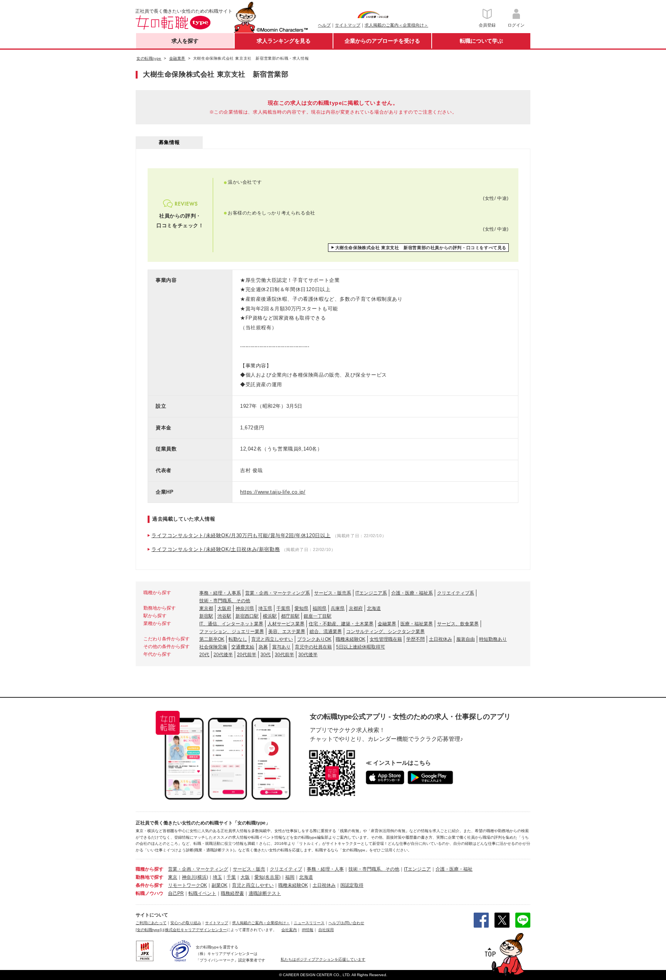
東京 (172, 877)
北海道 (374, 608)
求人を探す (185, 41)
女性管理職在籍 (386, 639)
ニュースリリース (309, 923)
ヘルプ (324, 25)
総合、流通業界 (325, 631)
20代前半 (246, 654)
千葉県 (283, 608)
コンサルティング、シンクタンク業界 (385, 631)
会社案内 (289, 930)
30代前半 (284, 654)
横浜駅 (270, 616)
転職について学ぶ (481, 41)
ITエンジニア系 (371, 593)
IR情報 (307, 930)
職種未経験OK (350, 639)
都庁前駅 (290, 616)
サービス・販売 (249, 869)
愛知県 (301, 608)
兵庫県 (338, 608)
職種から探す (149, 869)
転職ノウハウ (149, 893)
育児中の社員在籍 (313, 647)
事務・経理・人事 (325, 869)
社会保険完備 (213, 647)
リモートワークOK (187, 885)
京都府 (356, 608)
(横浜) (202, 877)
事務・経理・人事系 (220, 593)
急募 (263, 647)
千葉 (231, 877)
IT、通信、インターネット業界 (231, 624)
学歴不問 (415, 639)
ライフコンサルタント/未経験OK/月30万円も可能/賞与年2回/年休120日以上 (241, 535)
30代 (266, 654)
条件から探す (149, 885)
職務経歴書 (232, 893)
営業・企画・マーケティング (198, 869)
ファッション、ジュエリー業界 (231, 631)
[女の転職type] (148, 930)
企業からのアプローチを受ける (382, 41)
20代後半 (223, 654)
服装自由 (465, 639)
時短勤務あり (493, 639)
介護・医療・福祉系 (412, 593)
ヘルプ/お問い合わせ (346, 923)
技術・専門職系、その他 (224, 600)
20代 (204, 654)
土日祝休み (440, 639)
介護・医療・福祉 (454, 869)
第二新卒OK (211, 639)
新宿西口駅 (247, 616)
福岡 (289, 877)
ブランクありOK (314, 639)
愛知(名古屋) (267, 877)
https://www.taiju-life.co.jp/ (272, 492)
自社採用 (326, 930)
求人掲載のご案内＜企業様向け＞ (396, 25)
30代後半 (308, 654)
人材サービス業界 (285, 624)
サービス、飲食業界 (458, 624)
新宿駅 (206, 616)
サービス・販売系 (332, 593)
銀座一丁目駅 (317, 616)
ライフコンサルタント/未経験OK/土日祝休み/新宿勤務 (215, 549)
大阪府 (224, 608)
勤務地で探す (149, 877)
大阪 (245, 877)
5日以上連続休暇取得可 (360, 647)
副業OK (219, 885)
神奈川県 (244, 608)
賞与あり (281, 647)
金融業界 (387, 624)
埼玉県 (265, 608)
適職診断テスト (265, 893)
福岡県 (319, 608)
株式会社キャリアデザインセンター (196, 930)
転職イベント (202, 893)
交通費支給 (242, 647)
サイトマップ (347, 25)
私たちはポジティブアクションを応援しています (323, 959)
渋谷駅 (224, 616)
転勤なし (238, 639)
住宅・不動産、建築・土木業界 (341, 624)
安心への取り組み (185, 923)
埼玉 (217, 877)
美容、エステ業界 (286, 631)
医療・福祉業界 (416, 624)
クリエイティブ (286, 869)
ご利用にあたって (151, 923)
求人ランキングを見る (284, 41)
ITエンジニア (417, 869)
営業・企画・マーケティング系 (277, 593)
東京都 (206, 608)
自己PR (176, 893)
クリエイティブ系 (455, 593)
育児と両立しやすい (272, 639)
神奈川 (189, 877)
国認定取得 (351, 885)
